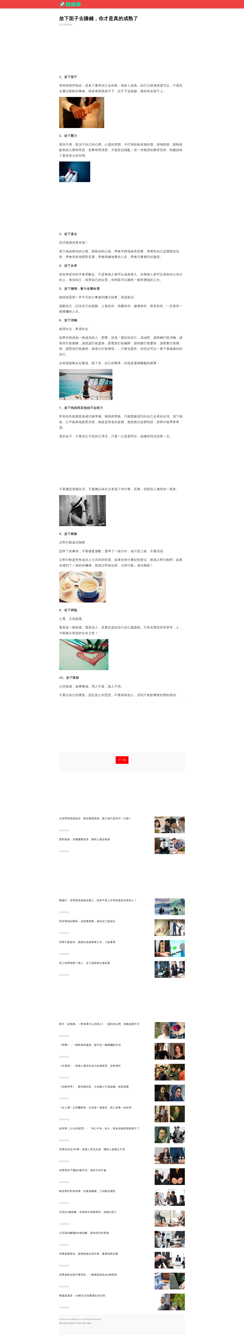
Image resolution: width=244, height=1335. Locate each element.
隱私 (85, 1323)
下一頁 (122, 760)
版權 (89, 1323)
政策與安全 (73, 1323)
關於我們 (63, 1323)
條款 (80, 1323)
